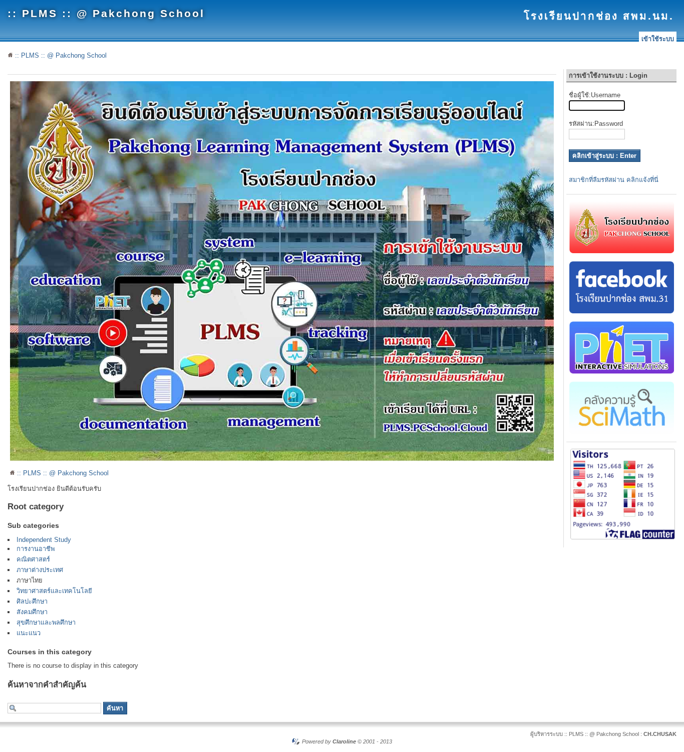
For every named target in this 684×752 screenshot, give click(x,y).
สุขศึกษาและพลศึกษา (46, 622)
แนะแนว (29, 633)
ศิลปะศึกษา (32, 601)
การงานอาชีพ (36, 548)
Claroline (344, 741)
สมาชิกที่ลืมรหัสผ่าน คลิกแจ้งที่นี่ (613, 179)
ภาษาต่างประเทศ (40, 570)
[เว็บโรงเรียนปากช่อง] (621, 251)
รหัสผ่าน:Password (596, 123)
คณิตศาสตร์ (33, 559)
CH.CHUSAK (659, 734)
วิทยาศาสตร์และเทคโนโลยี (54, 591)
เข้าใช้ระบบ (657, 39)
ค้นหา (115, 708)
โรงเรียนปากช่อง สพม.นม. (599, 16)
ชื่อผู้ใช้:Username (594, 95)
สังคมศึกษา (32, 612)
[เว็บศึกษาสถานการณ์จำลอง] (621, 371)
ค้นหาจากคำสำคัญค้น (47, 684)
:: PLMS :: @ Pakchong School (106, 13)
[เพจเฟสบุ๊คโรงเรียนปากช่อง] (621, 311)
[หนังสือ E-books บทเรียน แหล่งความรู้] (621, 431)
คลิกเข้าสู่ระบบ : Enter (604, 155)
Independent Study (44, 539)
